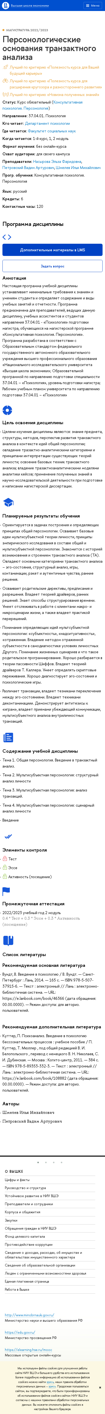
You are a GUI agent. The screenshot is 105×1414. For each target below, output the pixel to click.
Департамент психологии (47, 123)
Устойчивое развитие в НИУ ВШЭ (32, 1195)
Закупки (11, 1220)
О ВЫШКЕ (14, 1171)
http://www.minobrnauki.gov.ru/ (29, 1315)
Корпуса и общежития (22, 1212)
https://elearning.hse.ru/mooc (28, 1349)
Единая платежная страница (27, 1281)
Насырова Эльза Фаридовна (57, 161)
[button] (38, 1162)
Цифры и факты (17, 1179)
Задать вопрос (52, 266)
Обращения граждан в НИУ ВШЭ (30, 1228)
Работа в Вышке (17, 1289)
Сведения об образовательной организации (40, 1265)
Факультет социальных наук (52, 131)
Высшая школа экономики (30, 5)
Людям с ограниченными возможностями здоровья (45, 1273)
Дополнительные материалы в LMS (52, 250)
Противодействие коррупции (28, 1244)
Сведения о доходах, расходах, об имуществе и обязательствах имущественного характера (43, 1254)
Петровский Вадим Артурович (28, 167)
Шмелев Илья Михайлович (78, 167)
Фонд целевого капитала (25, 1236)
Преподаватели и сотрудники (29, 1204)
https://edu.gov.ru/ (20, 1332)
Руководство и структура (25, 1187)
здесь (50, 1382)
